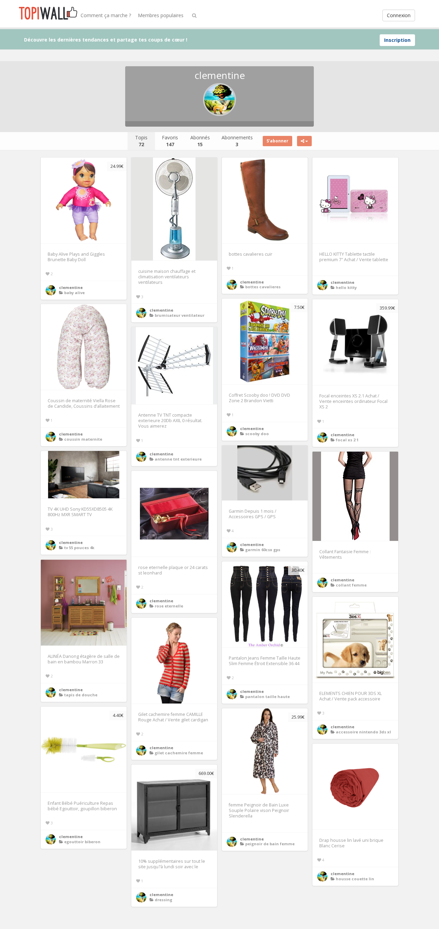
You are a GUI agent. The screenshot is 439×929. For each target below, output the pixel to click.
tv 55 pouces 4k (79, 547)
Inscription (397, 40)
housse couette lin (355, 878)
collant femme (351, 585)
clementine (71, 287)
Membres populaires (160, 15)
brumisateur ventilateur (179, 315)
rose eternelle (169, 605)
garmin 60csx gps (262, 549)
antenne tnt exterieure (178, 459)
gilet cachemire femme (179, 752)
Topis (141, 141)
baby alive (74, 292)
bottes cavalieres (263, 286)
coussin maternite (83, 439)
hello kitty (346, 287)
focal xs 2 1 (347, 439)
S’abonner (277, 141)
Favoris (170, 141)
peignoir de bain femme (270, 843)
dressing (163, 899)
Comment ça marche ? (106, 15)
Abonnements (237, 141)
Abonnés (200, 141)
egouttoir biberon (82, 841)
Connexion (399, 15)
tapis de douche (80, 694)
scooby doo (257, 433)
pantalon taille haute (267, 696)
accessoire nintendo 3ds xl (363, 731)
